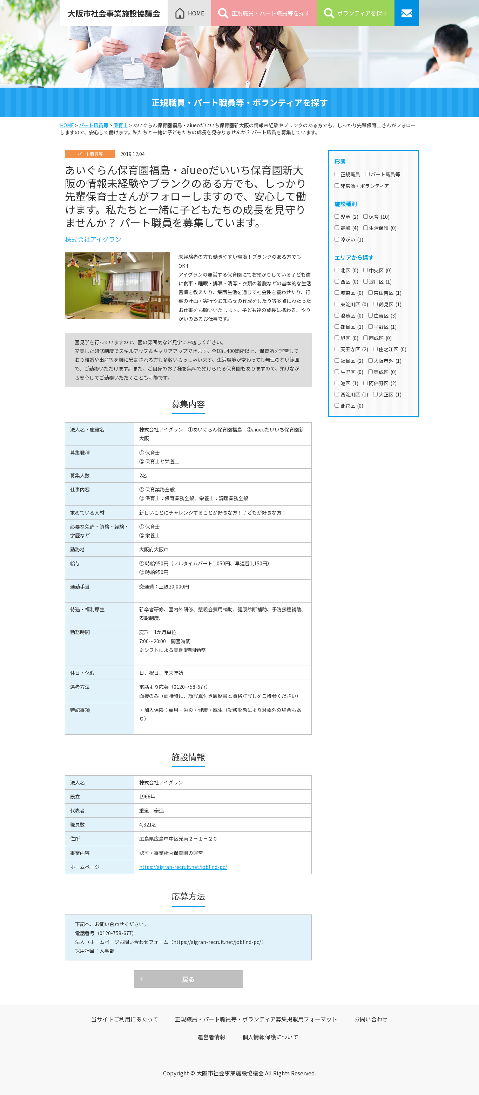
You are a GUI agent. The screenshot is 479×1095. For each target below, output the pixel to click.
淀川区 (380, 281)
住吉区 (385, 315)
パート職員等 (385, 174)
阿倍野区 (383, 383)
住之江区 (392, 349)
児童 (349, 216)
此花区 (351, 405)
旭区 (349, 337)
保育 (379, 216)
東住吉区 (388, 292)
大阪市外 (388, 360)
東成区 (385, 371)
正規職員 (350, 174)
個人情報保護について (270, 1037)
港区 (349, 383)
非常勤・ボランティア (364, 185)
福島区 (351, 360)
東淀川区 (354, 304)
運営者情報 (211, 1037)
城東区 (351, 292)
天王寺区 (354, 349)
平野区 (385, 326)
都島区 (351, 326)
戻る (188, 979)
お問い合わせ (371, 1019)
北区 (349, 270)
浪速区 (351, 315)
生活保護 (383, 227)
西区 (349, 281)
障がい (351, 239)
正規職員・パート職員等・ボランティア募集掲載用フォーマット (256, 1019)
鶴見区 (390, 304)
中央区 (380, 270)
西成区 (380, 337)
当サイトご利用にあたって (124, 1019)
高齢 (349, 227)
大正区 (390, 394)
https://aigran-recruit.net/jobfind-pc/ (183, 866)
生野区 (351, 371)
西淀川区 (354, 394)
